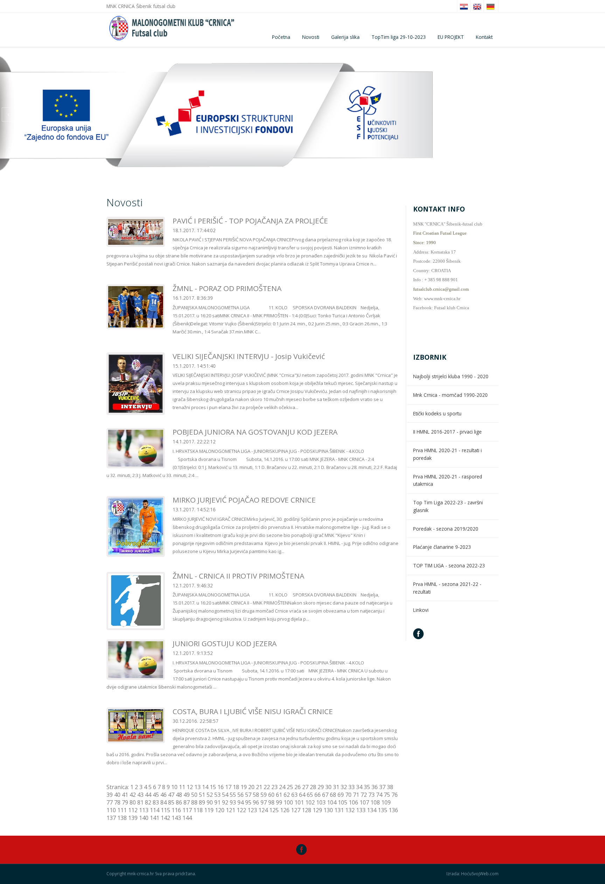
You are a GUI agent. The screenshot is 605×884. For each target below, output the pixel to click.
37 (382, 787)
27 (305, 787)
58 (256, 795)
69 (341, 795)
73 (371, 795)
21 (259, 787)
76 (394, 795)
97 (263, 802)
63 (294, 795)
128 (306, 810)
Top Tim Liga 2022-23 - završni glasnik (448, 506)
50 (194, 795)
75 (387, 795)
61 (279, 795)
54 (225, 795)
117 (187, 810)
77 (109, 802)
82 (148, 802)
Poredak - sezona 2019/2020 (445, 528)
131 (339, 810)
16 (220, 787)
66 (317, 795)
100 (288, 802)
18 (236, 787)
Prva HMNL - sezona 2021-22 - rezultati (447, 588)
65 (310, 795)
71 (356, 795)
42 (133, 795)
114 (154, 810)
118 (198, 810)
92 (225, 802)
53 (217, 795)
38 (390, 787)
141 (154, 818)
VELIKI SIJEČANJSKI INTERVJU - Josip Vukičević (249, 356)
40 (117, 795)
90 (210, 802)
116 (176, 810)
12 (190, 787)
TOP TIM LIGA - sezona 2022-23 (449, 565)
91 (217, 802)
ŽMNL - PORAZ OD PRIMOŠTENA (227, 288)
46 (163, 795)
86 (179, 802)
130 (328, 810)
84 (163, 802)
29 (321, 787)
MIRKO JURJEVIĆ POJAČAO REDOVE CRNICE (244, 500)
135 (382, 810)
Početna (281, 37)
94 (240, 802)
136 (393, 810)
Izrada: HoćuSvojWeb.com (472, 874)
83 (156, 802)
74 (379, 795)
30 (328, 787)
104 (331, 802)
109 (386, 802)
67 (325, 795)
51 (202, 795)
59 (263, 795)
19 (244, 787)
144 (187, 818)
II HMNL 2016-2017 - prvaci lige (447, 431)
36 (374, 787)
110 (111, 810)
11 (182, 787)
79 (125, 802)
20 (251, 787)
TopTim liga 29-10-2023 (398, 37)
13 (197, 787)
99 (279, 802)
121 (230, 810)
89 (202, 802)
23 (274, 787)
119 (209, 810)
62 (287, 795)
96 (256, 802)
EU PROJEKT (451, 37)
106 (353, 802)
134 (371, 810)
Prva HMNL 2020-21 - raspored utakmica (447, 480)
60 (271, 795)
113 (143, 810)
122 (241, 810)
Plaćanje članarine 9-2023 (442, 547)
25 (290, 787)
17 (228, 787)
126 (285, 810)
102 (310, 802)
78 (117, 802)
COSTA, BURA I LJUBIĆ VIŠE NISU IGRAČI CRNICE (253, 711)
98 (271, 802)
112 (133, 810)
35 (367, 787)
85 (171, 802)
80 (133, 802)
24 (282, 787)
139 (133, 818)
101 (299, 802)
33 (351, 787)
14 (205, 787)
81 (140, 802)
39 (109, 795)
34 (359, 787)
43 (140, 795)
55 (233, 795)
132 (350, 810)
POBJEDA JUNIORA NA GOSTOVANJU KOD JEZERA (255, 432)
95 (248, 802)
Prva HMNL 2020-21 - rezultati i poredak (447, 454)
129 (317, 810)
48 (179, 795)
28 (313, 787)
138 (122, 818)
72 (364, 795)
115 (165, 810)
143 (176, 818)
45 (156, 795)
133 (361, 810)
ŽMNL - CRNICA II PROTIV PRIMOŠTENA (238, 576)
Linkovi (421, 610)
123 (252, 810)
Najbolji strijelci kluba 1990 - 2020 (450, 376)
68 (333, 795)
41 (125, 795)
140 (143, 818)
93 (233, 802)
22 (267, 787)
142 (165, 818)
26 (297, 787)
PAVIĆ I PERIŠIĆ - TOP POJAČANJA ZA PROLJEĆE (250, 221)
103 (321, 802)
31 (336, 787)
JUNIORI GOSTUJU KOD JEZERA (225, 643)
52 (210, 795)
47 (171, 795)
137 (111, 818)
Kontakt (484, 37)
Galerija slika (345, 37)
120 (219, 810)
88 (194, 802)
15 (213, 787)
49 (186, 795)
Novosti (310, 37)
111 (122, 810)
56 (240, 795)
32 (344, 787)
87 (186, 802)
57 (248, 795)
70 (348, 795)
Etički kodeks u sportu (437, 413)
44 (148, 795)
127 (295, 810)
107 (364, 802)
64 (302, 795)
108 (375, 802)
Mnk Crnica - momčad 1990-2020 (450, 395)
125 (274, 810)
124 (263, 810)
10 (174, 787)
